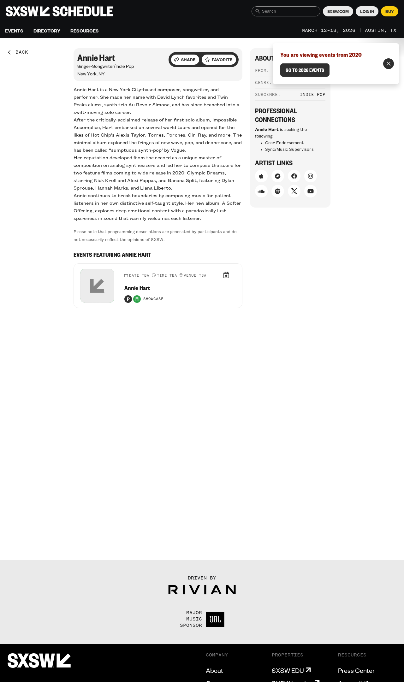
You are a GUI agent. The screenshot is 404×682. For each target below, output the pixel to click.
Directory (46, 30)
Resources (84, 30)
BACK (19, 52)
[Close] (388, 63)
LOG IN (367, 11)
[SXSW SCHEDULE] (59, 11)
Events (14, 30)
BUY (389, 11)
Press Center (356, 670)
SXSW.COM (338, 11)
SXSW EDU (288, 670)
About (214, 670)
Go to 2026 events (305, 70)
